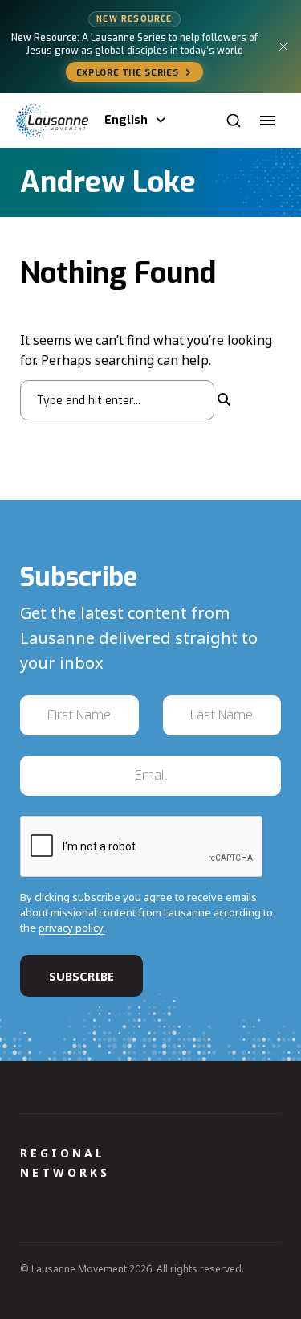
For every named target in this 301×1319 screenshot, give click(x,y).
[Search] (234, 120)
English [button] (126, 120)
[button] (267, 120)
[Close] (283, 46)
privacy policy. (72, 927)
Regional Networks (65, 1162)
